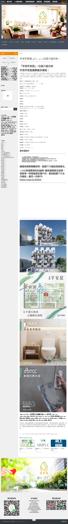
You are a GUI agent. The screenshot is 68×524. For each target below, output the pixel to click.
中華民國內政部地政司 (34, 501)
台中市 (45, 414)
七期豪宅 (21, 414)
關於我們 (9, 1)
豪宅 (34, 420)
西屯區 (17, 42)
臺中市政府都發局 (34, 503)
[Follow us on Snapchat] (15, 53)
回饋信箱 (39, 1)
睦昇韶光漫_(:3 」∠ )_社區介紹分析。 (12, 70)
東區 (21, 418)
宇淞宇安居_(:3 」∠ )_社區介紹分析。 (12, 80)
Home (3, 1)
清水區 (2, 174)
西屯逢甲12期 (22, 420)
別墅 (27, 414)
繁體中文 (63, 3)
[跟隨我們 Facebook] (12, 53)
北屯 (29, 414)
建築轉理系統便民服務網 (34, 508)
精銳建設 (52, 418)
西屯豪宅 (64, 418)
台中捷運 (53, 414)
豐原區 (2, 166)
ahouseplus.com (24, 61)
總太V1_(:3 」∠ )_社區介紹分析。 (10, 76)
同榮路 (37, 416)
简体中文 (63, 1)
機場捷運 (28, 418)
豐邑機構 (30, 420)
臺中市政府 (34, 502)
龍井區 (2, 175)
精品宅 (49, 418)
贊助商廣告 (3, 90)
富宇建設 (53, 416)
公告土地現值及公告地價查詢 (34, 509)
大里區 (2, 169)
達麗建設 (45, 420)
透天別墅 (36, 433)
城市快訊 (3, 182)
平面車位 (32, 433)
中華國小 (44, 433)
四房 (26, 433)
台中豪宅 (3, 181)
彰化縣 (45, 42)
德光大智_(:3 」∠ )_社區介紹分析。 (11, 71)
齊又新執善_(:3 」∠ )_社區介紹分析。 (12, 73)
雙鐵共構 (49, 420)
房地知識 (64, 416)
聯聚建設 (55, 418)
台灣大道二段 (32, 416)
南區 (23, 42)
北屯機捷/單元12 (5, 154)
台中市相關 (3, 184)
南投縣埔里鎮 (4, 180)
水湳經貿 (36, 418)
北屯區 (11, 42)
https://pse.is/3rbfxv (30, 179)
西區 (2, 145)
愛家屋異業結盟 (30, 1)
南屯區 (34, 42)
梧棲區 (23, 418)
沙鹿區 (2, 163)
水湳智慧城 (32, 418)
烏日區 (2, 168)
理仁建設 (46, 418)
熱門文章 (5, 42)
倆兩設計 (24, 414)
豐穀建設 (26, 420)
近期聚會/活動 (53, 42)
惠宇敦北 (61, 416)
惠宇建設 (57, 416)
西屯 (58, 418)
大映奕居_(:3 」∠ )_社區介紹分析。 (11, 78)
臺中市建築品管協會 (34, 506)
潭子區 (2, 162)
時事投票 (54, 1)
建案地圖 (5, 44)
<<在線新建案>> (18, 1)
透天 (40, 420)
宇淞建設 (40, 433)
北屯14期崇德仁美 (5, 156)
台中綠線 (56, 414)
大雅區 (2, 171)
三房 (23, 433)
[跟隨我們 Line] (14, 53)
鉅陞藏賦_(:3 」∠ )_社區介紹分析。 (11, 68)
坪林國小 (52, 433)
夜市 (43, 416)
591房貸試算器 (34, 511)
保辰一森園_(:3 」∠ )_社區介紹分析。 (12, 75)
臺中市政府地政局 (34, 505)
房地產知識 (61, 42)
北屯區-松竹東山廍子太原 (7, 157)
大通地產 (46, 416)
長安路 (56, 433)
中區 (2, 150)
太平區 (28, 42)
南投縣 (39, 42)
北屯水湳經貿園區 (5, 153)
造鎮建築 (42, 420)
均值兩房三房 (40, 416)
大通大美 (49, 416)
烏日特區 (39, 418)
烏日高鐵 (43, 418)
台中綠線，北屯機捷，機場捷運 (24, 416)
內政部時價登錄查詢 (34, 512)
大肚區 (2, 177)
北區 (2, 144)
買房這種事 (36, 420)
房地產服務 (47, 1)
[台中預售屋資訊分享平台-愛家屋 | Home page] (34, 22)
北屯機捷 (38, 414)
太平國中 (48, 433)
